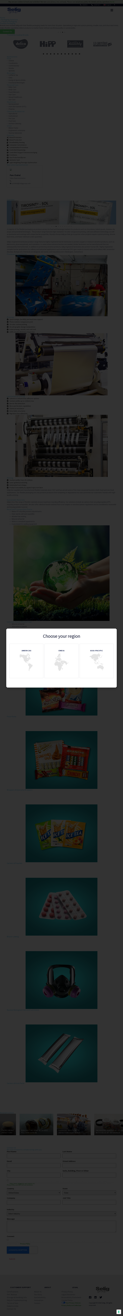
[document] (61, 658)
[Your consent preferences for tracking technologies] (119, 1312)
